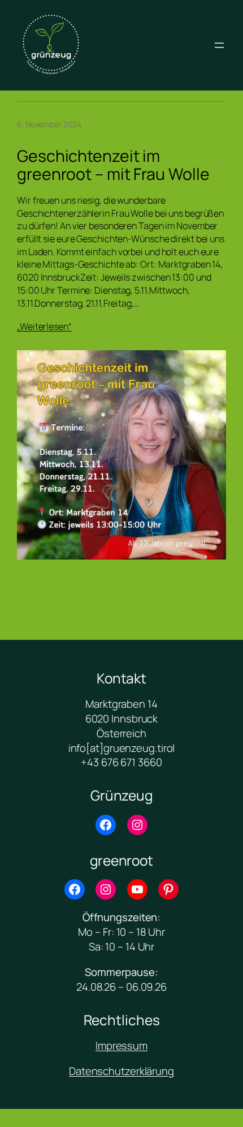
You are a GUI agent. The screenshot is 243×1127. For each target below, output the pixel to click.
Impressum (121, 1045)
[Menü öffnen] (219, 45)
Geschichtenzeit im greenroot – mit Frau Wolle (113, 165)
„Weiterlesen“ (44, 326)
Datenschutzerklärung (121, 1071)
